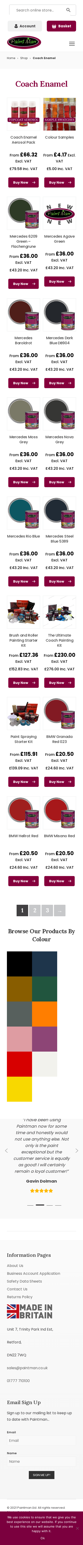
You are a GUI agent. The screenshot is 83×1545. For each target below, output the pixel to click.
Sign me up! (41, 1442)
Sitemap (67, 1498)
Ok (43, 1538)
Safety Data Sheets (24, 1248)
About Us (15, 1233)
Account (28, 26)
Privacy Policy (48, 1498)
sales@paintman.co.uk (27, 1335)
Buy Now (20, 182)
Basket (64, 26)
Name (12, 1420)
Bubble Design (28, 1479)
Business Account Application (33, 1240)
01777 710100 (18, 1348)
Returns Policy (20, 1264)
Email (11, 1399)
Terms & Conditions (23, 1498)
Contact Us (17, 1256)
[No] (77, 1528)
